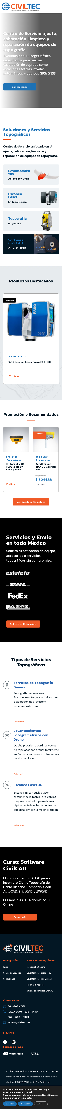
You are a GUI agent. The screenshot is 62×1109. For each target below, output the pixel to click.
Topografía (17, 218)
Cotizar (14, 376)
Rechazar (25, 1103)
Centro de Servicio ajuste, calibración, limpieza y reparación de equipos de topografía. (30, 41)
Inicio (5, 967)
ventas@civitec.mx (19, 1022)
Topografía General (36, 967)
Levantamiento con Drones (39, 979)
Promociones (14, 460)
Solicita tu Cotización (23, 624)
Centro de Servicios (12, 973)
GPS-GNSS (11, 457)
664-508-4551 (16, 1006)
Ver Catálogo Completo (31, 502)
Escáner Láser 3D (16, 356)
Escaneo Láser (15, 195)
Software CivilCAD (16, 242)
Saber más (19, 721)
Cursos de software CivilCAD (40, 991)
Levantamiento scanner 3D (39, 973)
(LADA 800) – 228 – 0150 (23, 1011)
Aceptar (10, 1103)
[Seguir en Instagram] (14, 1042)
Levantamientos (19, 172)
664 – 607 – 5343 (18, 1017)
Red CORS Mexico (35, 985)
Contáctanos (20, 87)
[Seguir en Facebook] (5, 1042)
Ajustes (41, 1103)
